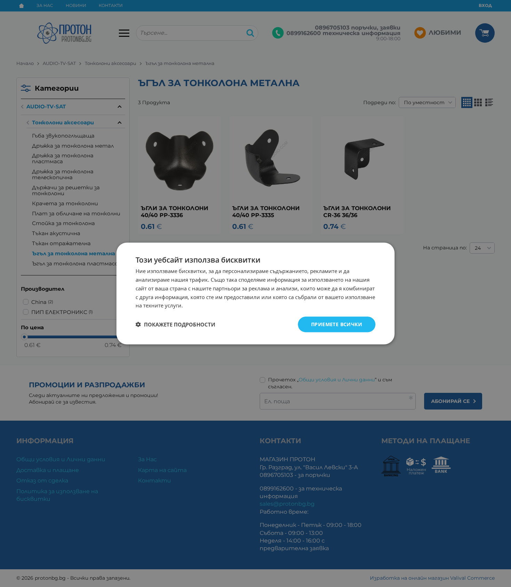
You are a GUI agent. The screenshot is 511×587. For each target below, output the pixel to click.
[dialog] (255, 294)
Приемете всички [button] (336, 324)
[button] (175, 324)
